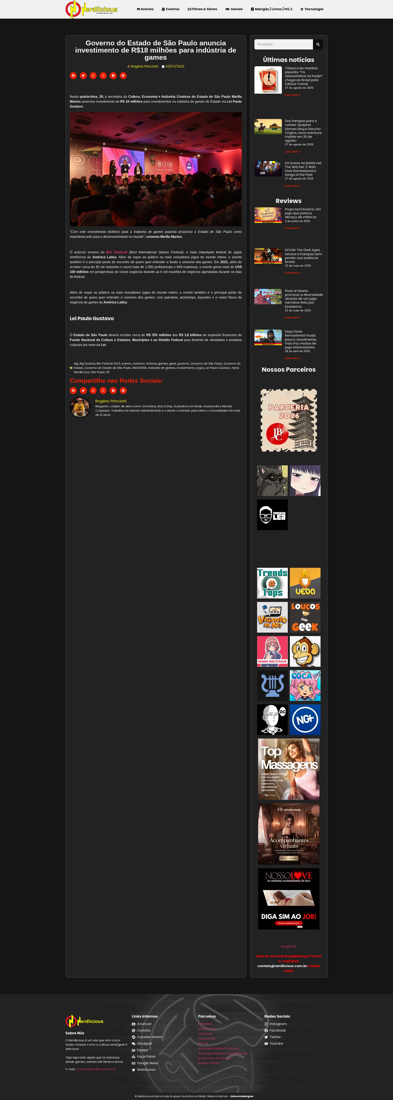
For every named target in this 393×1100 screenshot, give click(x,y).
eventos (139, 363)
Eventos (172, 9)
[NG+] (305, 720)
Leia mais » (293, 94)
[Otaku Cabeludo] (272, 720)
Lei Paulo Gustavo (218, 368)
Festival (151, 363)
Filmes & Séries (204, 9)
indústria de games (161, 368)
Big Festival (87, 363)
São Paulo (98, 372)
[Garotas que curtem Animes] (305, 686)
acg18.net (289, 946)
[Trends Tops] (272, 584)
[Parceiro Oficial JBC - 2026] (288, 419)
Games (236, 9)
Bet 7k (203, 1043)
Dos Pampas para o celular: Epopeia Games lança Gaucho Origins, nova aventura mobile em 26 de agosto (303, 131)
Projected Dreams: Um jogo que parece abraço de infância (303, 213)
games (163, 363)
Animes (147, 9)
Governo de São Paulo (206, 363)
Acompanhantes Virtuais (218, 1048)
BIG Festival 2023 (108, 363)
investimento (186, 368)
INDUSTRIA (139, 368)
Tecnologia (313, 9)
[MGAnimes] (305, 481)
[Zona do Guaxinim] (272, 481)
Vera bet (205, 1033)
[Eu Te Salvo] (305, 550)
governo (183, 363)
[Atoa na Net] (305, 515)
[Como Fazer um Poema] (272, 686)
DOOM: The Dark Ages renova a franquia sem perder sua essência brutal (303, 256)
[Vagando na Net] (272, 618)
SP (108, 372)
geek (172, 363)
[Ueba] (305, 584)
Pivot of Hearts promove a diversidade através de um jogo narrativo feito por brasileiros (304, 298)
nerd (235, 368)
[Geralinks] (272, 550)
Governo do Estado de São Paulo (108, 368)
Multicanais (207, 1028)
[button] (73, 75)
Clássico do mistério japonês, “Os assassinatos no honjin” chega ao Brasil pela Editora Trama (304, 76)
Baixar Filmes (208, 1063)
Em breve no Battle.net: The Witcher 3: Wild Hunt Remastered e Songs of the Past (303, 169)
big (76, 363)
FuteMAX (205, 1023)
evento (127, 363)
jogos (200, 368)
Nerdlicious (81, 372)
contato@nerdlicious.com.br (96, 1069)
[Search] (318, 44)
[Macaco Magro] (305, 652)
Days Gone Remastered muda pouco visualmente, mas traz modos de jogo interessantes (301, 339)
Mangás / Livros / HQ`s (273, 9)
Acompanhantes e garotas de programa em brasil (222, 1056)
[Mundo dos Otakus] (272, 652)
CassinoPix (206, 1038)
